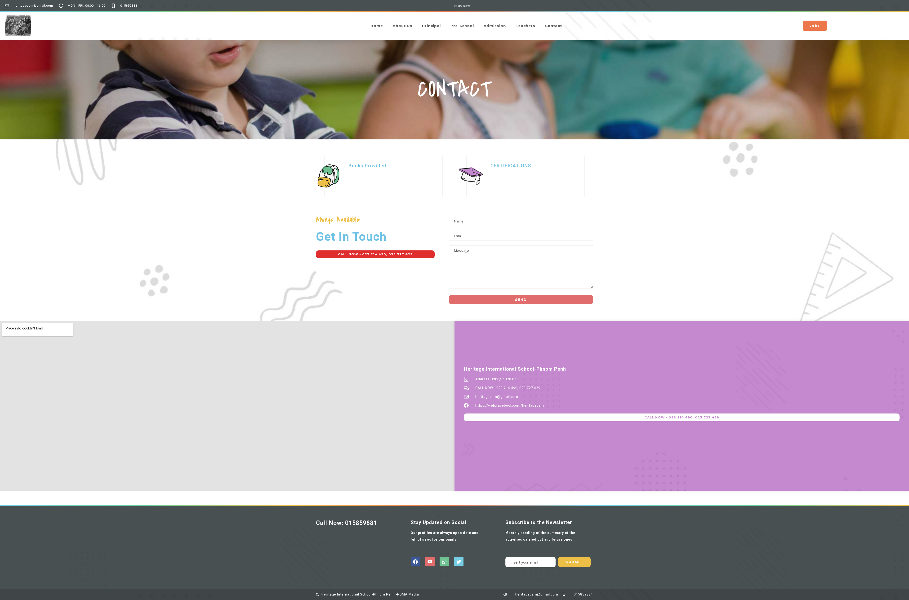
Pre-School (462, 25)
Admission (495, 25)
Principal (431, 25)
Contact (553, 25)
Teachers (525, 25)
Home (376, 25)
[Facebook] (415, 561)
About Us (402, 25)
